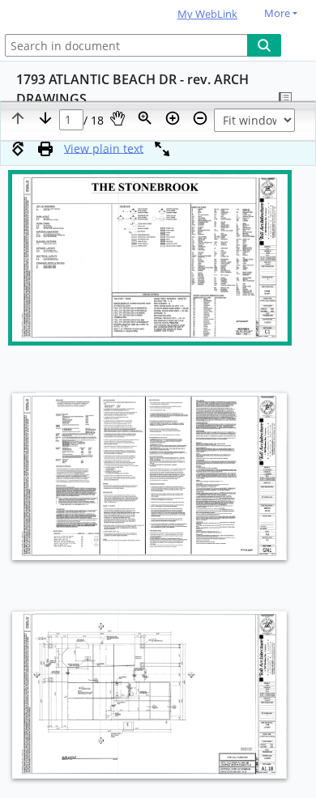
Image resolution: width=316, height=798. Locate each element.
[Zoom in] (172, 118)
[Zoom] (145, 118)
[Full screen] (162, 149)
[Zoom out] (200, 118)
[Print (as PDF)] (45, 149)
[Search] (264, 45)
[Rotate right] (18, 149)
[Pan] (117, 118)
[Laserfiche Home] (69, 15)
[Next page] (45, 118)
